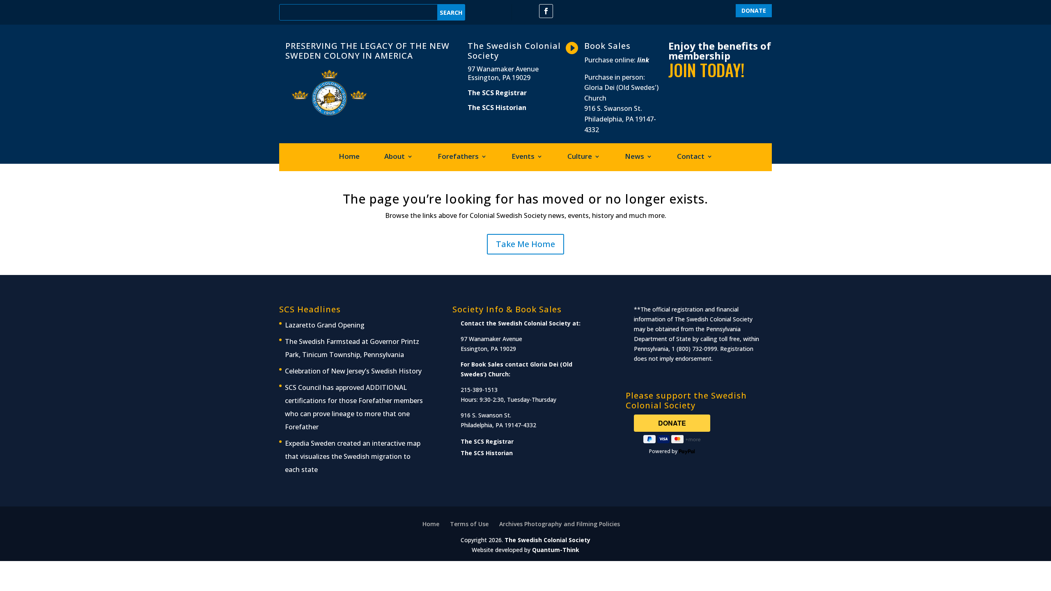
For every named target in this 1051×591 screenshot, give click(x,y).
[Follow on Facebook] (546, 11)
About (394, 157)
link (643, 59)
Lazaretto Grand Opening (325, 325)
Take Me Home (525, 244)
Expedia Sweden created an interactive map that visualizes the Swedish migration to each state (352, 456)
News (634, 157)
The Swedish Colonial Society (547, 540)
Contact (690, 157)
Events (523, 157)
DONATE (753, 10)
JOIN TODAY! (706, 69)
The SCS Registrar (497, 92)
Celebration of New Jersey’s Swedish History (353, 371)
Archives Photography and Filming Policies (559, 524)
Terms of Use (469, 524)
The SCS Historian (497, 107)
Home (349, 157)
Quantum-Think (555, 550)
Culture (579, 157)
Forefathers (458, 157)
